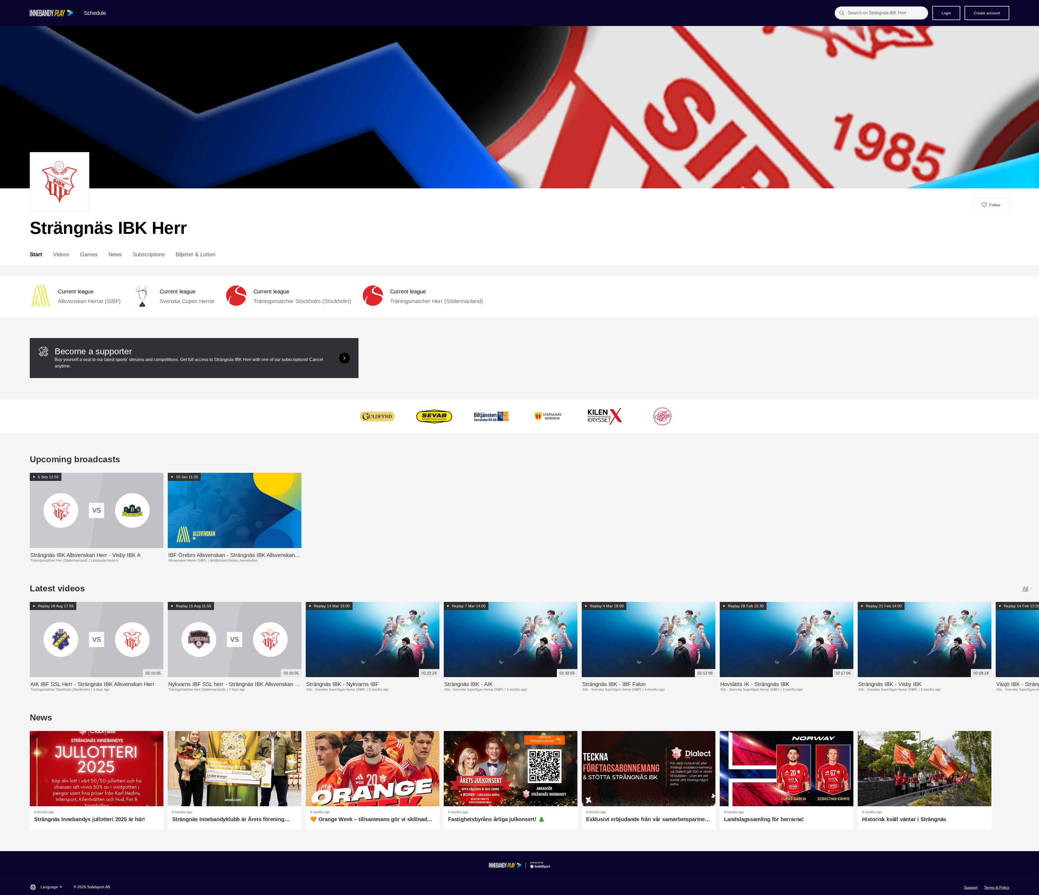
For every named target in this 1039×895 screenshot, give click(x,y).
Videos (61, 254)
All (1025, 589)
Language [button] (49, 887)
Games (89, 254)
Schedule (95, 13)
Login (946, 13)
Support (971, 887)
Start (36, 254)
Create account (987, 13)
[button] (991, 205)
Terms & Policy (996, 887)
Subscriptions (149, 254)
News (115, 254)
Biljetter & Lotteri (195, 254)
